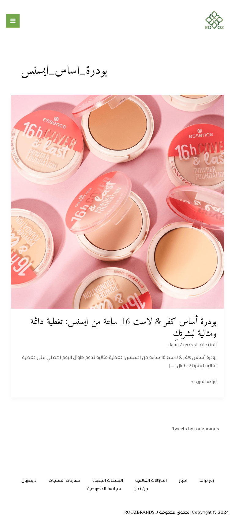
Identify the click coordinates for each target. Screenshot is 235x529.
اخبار (183, 480)
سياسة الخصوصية (104, 489)
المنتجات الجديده (200, 345)
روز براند (207, 480)
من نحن (140, 489)
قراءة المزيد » (204, 382)
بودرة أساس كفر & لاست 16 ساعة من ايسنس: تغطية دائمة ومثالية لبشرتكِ (123, 328)
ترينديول (28, 480)
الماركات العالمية (151, 480)
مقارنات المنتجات (64, 480)
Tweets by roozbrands (195, 429)
